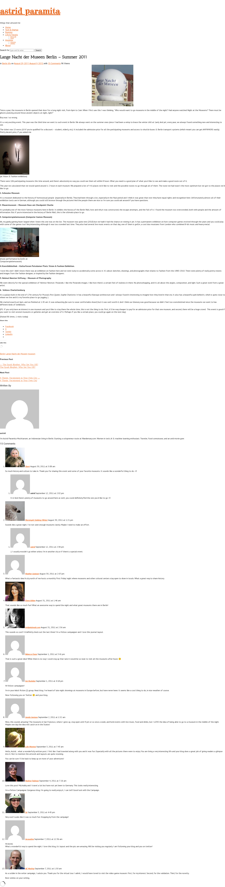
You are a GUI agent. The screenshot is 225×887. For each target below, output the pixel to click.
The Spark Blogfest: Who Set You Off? (19, 364)
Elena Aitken (30, 600)
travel (12, 38)
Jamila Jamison (31, 717)
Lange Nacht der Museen (16, 353)
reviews (12, 43)
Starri (27, 466)
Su (26, 812)
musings (9, 40)
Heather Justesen (32, 573)
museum (31, 353)
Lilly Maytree (30, 746)
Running (8, 32)
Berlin (2, 353)
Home (8, 27)
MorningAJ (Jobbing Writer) (36, 520)
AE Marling (29, 868)
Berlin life (13, 37)
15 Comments (54, 63)
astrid (32, 547)
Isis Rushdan (30, 681)
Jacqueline (29, 839)
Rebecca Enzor (31, 654)
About (8, 45)
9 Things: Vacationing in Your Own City (20, 378)
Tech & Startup (11, 30)
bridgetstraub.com (32, 627)
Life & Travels (11, 35)
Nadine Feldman (32, 780)
